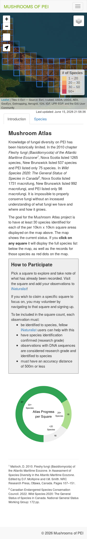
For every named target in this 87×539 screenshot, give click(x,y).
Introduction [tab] (16, 118)
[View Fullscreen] (6, 37)
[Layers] (78, 20)
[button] (6, 47)
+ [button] (6, 19)
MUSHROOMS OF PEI (26, 6)
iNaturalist (19, 288)
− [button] (6, 26)
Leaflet (5, 99)
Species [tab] (40, 118)
